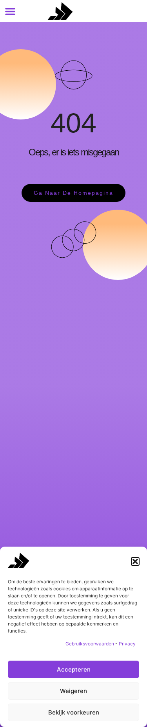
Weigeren (73, 691)
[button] (135, 561)
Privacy (127, 644)
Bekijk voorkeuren (73, 712)
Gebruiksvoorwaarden (89, 644)
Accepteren (74, 669)
